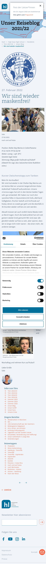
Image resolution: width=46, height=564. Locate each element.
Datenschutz (7, 555)
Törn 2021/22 (8, 44)
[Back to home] (4, 6)
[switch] (40, 287)
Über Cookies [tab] (38, 244)
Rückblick (30, 42)
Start (3, 42)
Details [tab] (23, 244)
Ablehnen (23, 324)
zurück (7, 490)
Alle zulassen (23, 310)
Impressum (6, 550)
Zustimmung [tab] (8, 244)
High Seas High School (16, 42)
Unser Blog (20, 44)
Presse (4, 559)
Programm (29, 15)
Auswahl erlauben (23, 317)
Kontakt (38, 553)
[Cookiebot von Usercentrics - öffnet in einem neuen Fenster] (34, 238)
